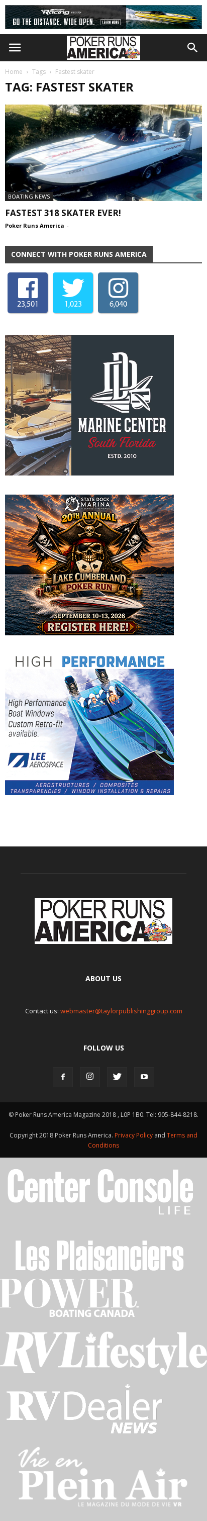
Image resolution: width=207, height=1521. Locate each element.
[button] (193, 47)
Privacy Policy (134, 1135)
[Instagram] (90, 1077)
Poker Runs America (34, 225)
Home (14, 71)
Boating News (29, 196)
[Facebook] (63, 1077)
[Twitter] (117, 1077)
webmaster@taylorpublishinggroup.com (121, 1010)
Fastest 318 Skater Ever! (63, 213)
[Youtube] (144, 1077)
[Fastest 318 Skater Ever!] (103, 153)
